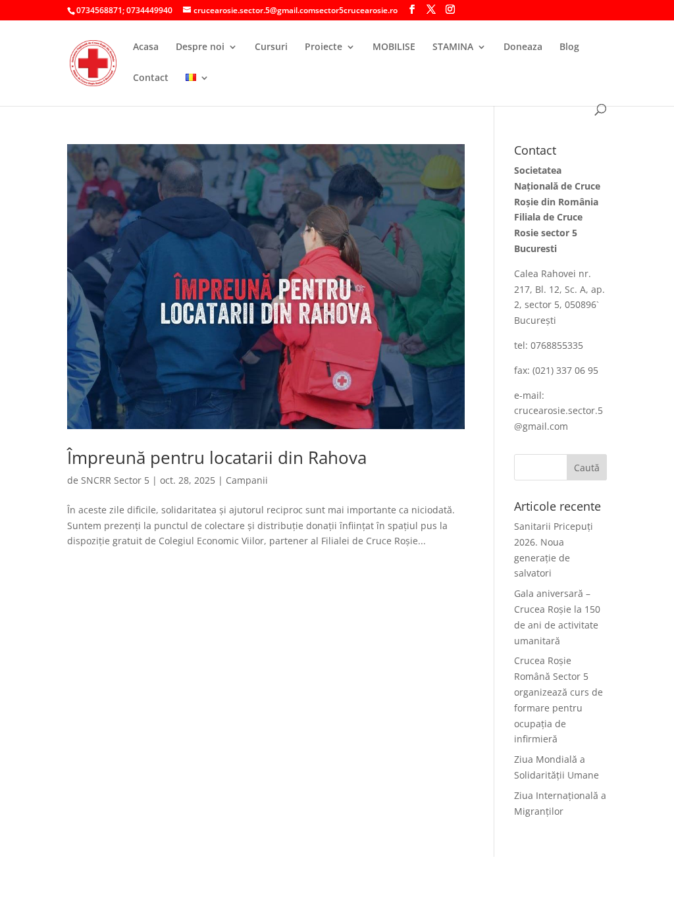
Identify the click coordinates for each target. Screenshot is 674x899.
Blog (569, 47)
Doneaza (523, 47)
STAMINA (452, 47)
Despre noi (200, 47)
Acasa (146, 47)
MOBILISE (394, 47)
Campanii (247, 480)
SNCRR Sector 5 (115, 480)
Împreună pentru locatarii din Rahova (217, 457)
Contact (150, 78)
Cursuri (271, 47)
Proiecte (323, 47)
